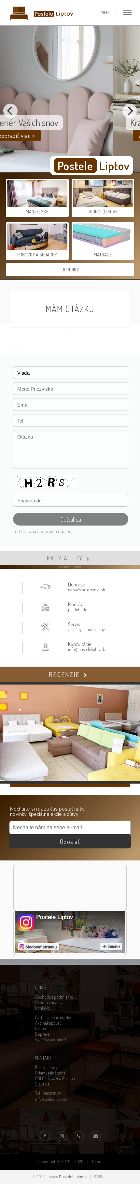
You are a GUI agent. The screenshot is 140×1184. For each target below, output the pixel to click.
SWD (98, 1177)
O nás (40, 987)
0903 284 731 (52, 1093)
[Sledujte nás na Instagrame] (70, 952)
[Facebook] (45, 1136)
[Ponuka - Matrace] (103, 249)
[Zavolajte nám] (79, 1136)
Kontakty (42, 1008)
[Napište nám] (96, 1136)
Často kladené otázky (53, 1017)
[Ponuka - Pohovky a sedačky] (37, 249)
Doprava (42, 1034)
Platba (40, 1028)
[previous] (10, 111)
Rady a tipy (65, 558)
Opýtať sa (71, 519)
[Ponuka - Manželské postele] (37, 206)
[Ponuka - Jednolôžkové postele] (103, 206)
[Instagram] (62, 1136)
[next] (129, 111)
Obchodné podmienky (54, 997)
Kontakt (43, 1058)
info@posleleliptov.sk (51, 1099)
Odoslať (70, 841)
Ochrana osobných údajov (45, 531)
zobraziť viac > (53, 135)
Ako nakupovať (48, 1023)
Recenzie (64, 674)
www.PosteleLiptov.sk (68, 1177)
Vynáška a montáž (50, 1039)
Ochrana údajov (49, 1002)
